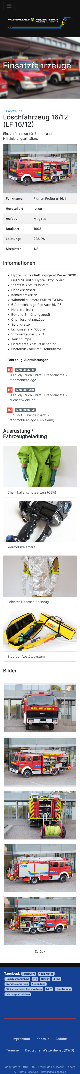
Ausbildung (39, 983)
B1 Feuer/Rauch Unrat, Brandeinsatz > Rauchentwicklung (37, 395)
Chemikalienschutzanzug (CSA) (31, 492)
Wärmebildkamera (21, 547)
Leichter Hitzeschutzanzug (28, 602)
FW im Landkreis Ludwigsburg (24, 989)
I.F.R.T (57, 978)
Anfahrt (61, 1039)
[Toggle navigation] (9, 6)
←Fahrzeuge (12, 111)
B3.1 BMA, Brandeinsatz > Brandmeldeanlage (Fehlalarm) (30, 415)
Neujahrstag (46, 973)
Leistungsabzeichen (18, 994)
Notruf (45, 978)
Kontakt (43, 1039)
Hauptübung (63, 989)
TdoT (49, 989)
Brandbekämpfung (17, 983)
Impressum (21, 1039)
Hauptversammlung (17, 978)
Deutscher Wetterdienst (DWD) (49, 1050)
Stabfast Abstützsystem (26, 656)
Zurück (40, 951)
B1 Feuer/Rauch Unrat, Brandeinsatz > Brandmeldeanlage (37, 375)
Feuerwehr (28, 973)
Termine (12, 1050)
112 (35, 978)
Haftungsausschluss (53, 1071)
